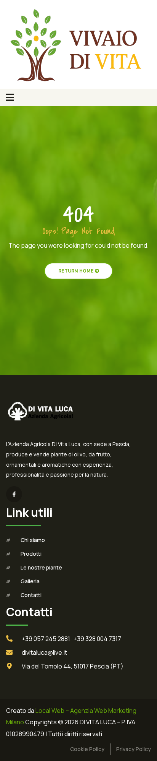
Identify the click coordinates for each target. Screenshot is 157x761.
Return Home (76, 271)
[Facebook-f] (14, 494)
